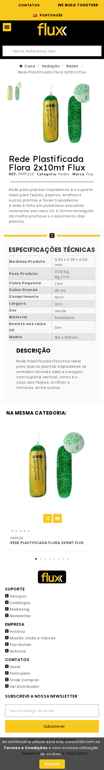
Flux (90, 174)
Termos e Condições (26, 747)
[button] (35, 114)
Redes (63, 174)
